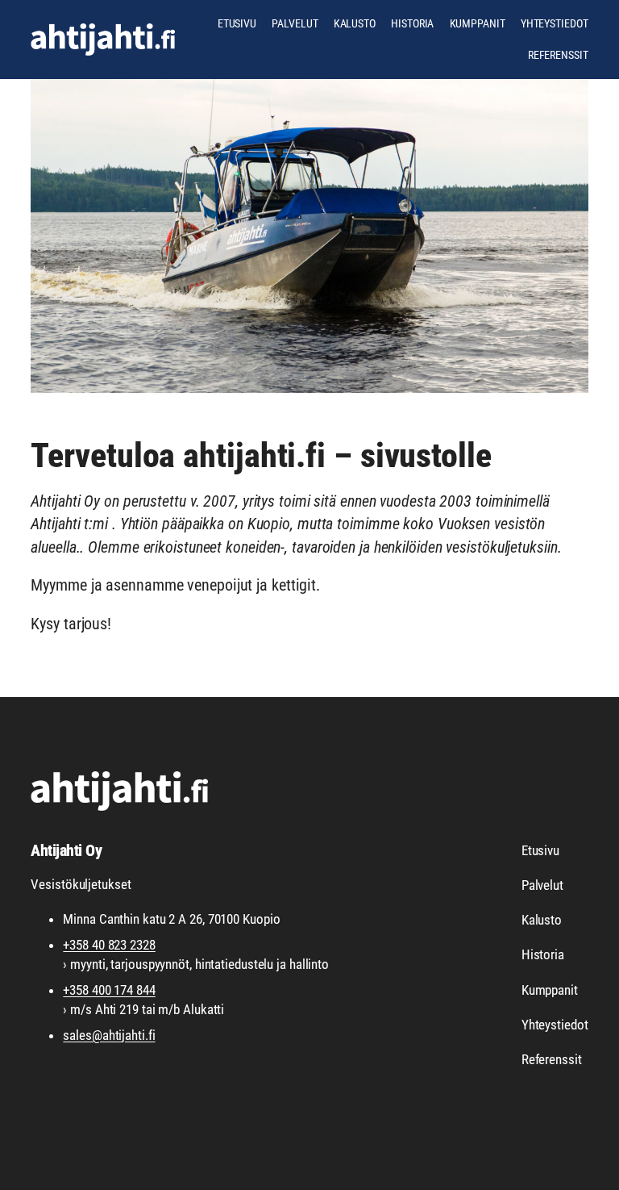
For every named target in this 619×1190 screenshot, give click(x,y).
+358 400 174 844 (109, 990)
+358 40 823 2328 (109, 945)
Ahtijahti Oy (66, 850)
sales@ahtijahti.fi (109, 1035)
